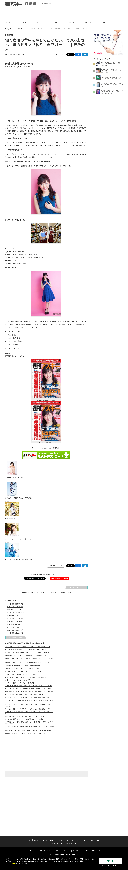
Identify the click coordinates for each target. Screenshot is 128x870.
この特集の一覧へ (16, 638)
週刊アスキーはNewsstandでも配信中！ (46, 448)
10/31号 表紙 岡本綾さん (14, 624)
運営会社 (57, 851)
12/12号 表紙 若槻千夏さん (15, 607)
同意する (110, 861)
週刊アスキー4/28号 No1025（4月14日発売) (18, 680)
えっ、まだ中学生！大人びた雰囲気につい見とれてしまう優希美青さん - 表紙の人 (29, 709)
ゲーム (8, 22)
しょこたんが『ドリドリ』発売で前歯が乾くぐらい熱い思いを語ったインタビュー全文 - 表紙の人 (29, 705)
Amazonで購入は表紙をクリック (46, 400)
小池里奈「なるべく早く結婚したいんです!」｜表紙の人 (21, 674)
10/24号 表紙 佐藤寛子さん (15, 627)
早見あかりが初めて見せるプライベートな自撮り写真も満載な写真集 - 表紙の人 (28, 697)
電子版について (96, 851)
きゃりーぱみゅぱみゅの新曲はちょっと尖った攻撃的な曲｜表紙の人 (25, 694)
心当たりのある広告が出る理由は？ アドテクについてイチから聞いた (25, 677)
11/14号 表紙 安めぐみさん (15, 618)
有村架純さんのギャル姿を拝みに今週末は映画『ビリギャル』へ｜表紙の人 (27, 652)
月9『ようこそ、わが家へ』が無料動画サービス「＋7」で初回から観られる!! (27, 647)
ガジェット (53, 840)
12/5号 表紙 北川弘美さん (14, 609)
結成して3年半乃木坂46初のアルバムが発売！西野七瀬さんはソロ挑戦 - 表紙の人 (28, 730)
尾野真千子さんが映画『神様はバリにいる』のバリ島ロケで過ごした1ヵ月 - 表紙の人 (29, 727)
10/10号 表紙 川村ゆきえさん (15, 633)
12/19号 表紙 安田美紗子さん (15, 604)
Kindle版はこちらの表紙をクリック (46, 442)
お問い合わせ (66, 851)
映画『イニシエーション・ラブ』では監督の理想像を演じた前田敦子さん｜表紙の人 (29, 659)
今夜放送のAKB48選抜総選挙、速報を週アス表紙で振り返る (22, 665)
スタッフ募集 (85, 851)
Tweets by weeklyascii (53, 784)
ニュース (44, 840)
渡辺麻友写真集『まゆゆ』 (14, 477)
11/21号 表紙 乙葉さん (14, 615)
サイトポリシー (32, 851)
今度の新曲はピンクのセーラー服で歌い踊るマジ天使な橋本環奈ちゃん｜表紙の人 (29, 691)
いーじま (60, 54)
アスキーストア (72, 22)
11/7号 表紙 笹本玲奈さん (14, 621)
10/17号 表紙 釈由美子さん (15, 630)
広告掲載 (75, 851)
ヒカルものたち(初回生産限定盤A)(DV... (19, 559)
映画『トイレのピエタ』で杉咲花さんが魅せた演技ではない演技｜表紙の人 (27, 662)
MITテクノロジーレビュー (69, 843)
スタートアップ (39, 22)
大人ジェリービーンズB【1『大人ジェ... (19, 539)
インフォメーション (88, 22)
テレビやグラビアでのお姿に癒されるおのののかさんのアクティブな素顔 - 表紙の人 (29, 701)
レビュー (120, 22)
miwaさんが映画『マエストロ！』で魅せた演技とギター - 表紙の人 (24, 719)
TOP (104, 22)
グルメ (24, 22)
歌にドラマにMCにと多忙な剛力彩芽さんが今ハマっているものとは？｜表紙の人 (28, 686)
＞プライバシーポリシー (110, 866)
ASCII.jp (56, 843)
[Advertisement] (64, 12)
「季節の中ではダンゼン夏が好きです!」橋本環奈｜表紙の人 (22, 668)
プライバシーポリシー (45, 851)
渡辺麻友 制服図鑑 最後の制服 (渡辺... (18, 498)
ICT (56, 22)
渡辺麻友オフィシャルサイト (15, 356)
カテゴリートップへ (77, 587)
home (9, 28)
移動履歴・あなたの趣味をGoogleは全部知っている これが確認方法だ (25, 733)
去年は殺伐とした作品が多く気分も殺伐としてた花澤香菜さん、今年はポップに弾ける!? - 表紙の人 (29, 722)
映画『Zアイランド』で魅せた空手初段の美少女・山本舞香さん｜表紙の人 (27, 655)
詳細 (14, 864)
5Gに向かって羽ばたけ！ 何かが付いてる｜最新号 (19, 683)
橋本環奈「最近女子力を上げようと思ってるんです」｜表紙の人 (24, 671)
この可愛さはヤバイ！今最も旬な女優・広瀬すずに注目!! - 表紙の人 (24, 716)
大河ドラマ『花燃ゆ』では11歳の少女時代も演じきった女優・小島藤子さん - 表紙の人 (29, 712)
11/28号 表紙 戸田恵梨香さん (15, 612)
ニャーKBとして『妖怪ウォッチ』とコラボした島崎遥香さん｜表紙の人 (26, 649)
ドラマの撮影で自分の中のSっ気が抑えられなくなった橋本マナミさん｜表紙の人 (29, 688)
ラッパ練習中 (10, 518)
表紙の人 (9, 35)
